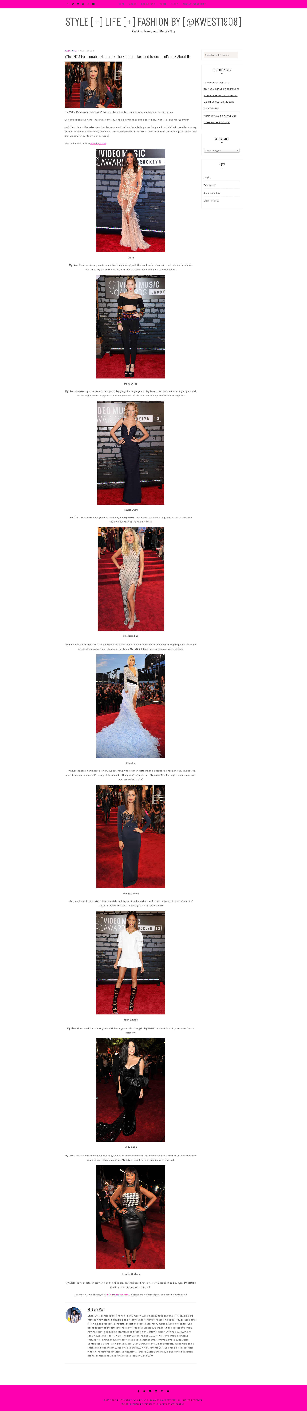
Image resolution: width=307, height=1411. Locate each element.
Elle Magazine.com (117, 1294)
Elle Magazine (98, 143)
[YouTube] (168, 1391)
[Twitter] (144, 1391)
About (133, 3)
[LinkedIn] (150, 1391)
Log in (207, 177)
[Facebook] (138, 1391)
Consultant (148, 3)
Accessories (71, 50)
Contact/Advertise (194, 3)
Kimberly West (96, 1309)
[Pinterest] (156, 1391)
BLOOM (174, 3)
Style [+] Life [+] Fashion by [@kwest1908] (153, 21)
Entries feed (210, 185)
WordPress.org (211, 201)
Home (122, 3)
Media (163, 3)
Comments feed (212, 193)
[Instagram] (162, 1391)
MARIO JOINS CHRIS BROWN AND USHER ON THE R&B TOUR (220, 119)
